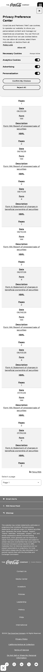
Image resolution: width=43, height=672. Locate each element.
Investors (22, 587)
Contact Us (21, 571)
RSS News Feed (11, 506)
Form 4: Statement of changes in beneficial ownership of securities (21, 207)
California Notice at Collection (21, 644)
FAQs (21, 617)
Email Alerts (10, 499)
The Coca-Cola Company (16, 633)
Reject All (21, 87)
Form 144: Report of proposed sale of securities (21, 127)
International (21, 625)
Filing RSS (35, 472)
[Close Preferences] (3, 668)
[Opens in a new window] (7, 664)
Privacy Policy (21, 639)
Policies (21, 594)
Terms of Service (21, 650)
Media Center (21, 579)
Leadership (21, 602)
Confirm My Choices (21, 81)
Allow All (21, 47)
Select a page (8, 476)
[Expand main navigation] (40, 5)
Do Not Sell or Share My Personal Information (21, 656)
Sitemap (8, 513)
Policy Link (8, 45)
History (21, 610)
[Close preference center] (39, 10)
